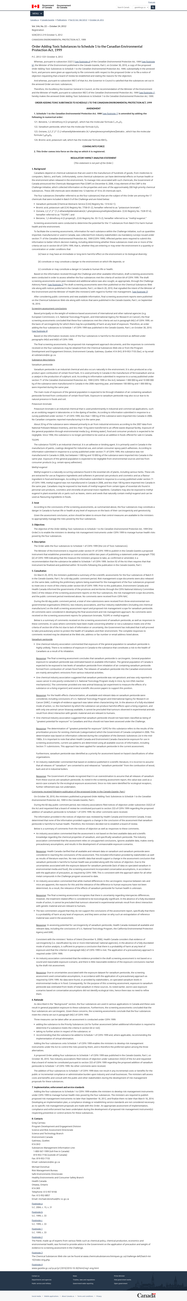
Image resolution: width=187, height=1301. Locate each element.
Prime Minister (119, 1276)
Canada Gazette (47, 20)
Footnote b (37, 1212)
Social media (36, 1296)
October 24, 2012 (97, 20)
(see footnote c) (147, 92)
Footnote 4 (37, 1264)
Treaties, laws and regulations (84, 1280)
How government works (122, 1280)
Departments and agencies (42, 1280)
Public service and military (41, 1283)
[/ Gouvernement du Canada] (51, 7)
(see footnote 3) (140, 291)
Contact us (35, 1276)
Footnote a (37, 1203)
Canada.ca (34, 20)
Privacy (99, 1296)
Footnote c (37, 1220)
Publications (62, 20)
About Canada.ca (68, 1296)
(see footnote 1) (110, 113)
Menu (35, 13)
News (75, 1276)
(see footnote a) (82, 61)
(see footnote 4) (40, 331)
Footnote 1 (37, 1228)
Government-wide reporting (83, 1283)
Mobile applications (51, 1296)
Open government (120, 1283)
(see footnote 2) (56, 284)
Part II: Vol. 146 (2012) (78, 20)
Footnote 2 (37, 1237)
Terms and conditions (85, 1296)
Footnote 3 (37, 1252)
